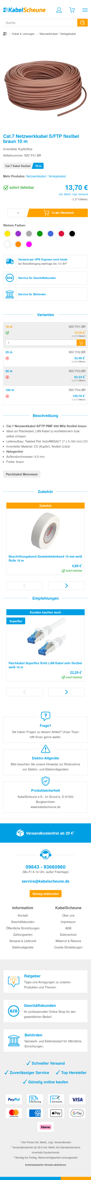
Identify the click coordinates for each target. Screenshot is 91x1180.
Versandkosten (62, 1142)
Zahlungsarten (23, 934)
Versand (83, 194)
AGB (68, 928)
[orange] (18, 244)
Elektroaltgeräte (22, 947)
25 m (9, 352)
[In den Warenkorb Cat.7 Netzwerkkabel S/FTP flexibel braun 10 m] (81, 342)
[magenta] (29, 244)
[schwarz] (72, 233)
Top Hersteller (73, 1072)
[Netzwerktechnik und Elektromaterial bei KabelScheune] (24, 9)
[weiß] (7, 244)
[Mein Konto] (59, 10)
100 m (10, 390)
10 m (9, 326)
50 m (9, 371)
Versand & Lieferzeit (22, 941)
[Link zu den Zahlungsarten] (45, 1114)
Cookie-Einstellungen (68, 947)
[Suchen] (82, 23)
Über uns (68, 915)
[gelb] (7, 233)
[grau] (29, 233)
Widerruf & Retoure (68, 941)
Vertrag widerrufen (45, 894)
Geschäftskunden (22, 922)
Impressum (68, 922)
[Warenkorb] (72, 10)
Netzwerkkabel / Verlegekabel (46, 176)
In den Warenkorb (62, 213)
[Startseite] (5, 34)
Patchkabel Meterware (22, 474)
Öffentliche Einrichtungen (23, 928)
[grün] (40, 233)
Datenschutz (68, 934)
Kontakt (23, 915)
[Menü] (85, 10)
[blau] (50, 233)
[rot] (61, 233)
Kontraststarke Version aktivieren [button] (45, 1165)
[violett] (18, 233)
